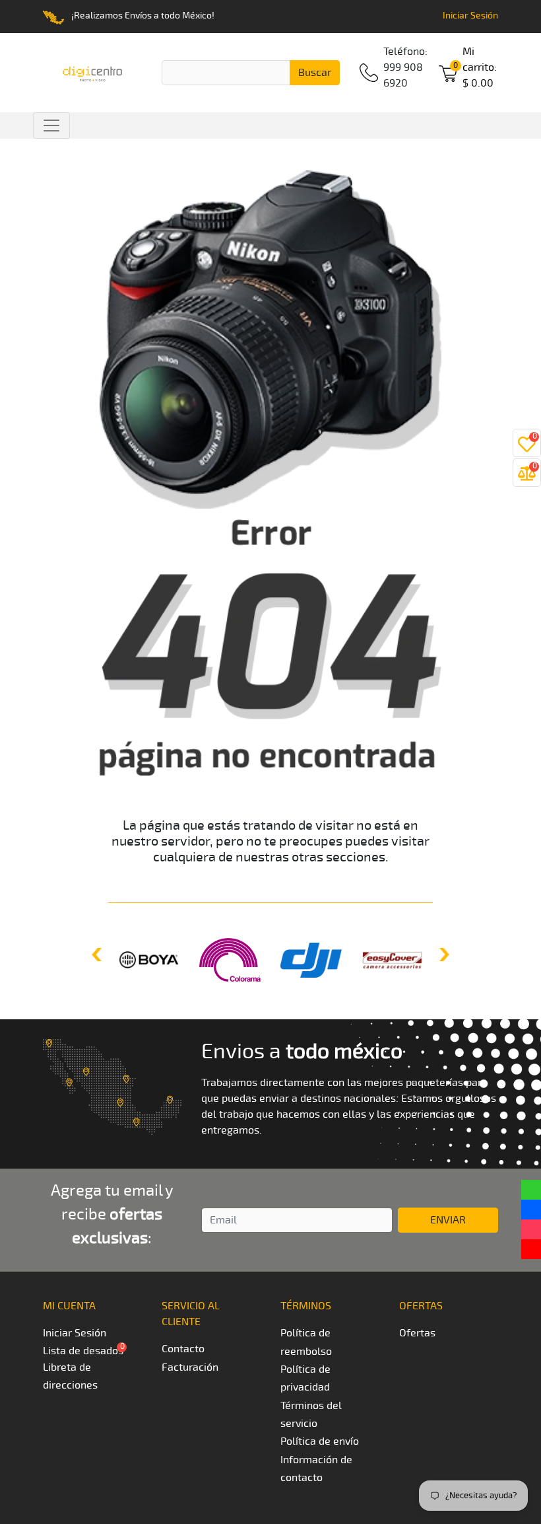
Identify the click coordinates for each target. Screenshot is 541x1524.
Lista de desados (83, 1351)
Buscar (314, 72)
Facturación (190, 1367)
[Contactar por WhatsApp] (531, 1190)
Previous (98, 954)
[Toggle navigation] (51, 125)
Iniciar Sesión (470, 15)
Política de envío (319, 1441)
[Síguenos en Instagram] (531, 1229)
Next (442, 954)
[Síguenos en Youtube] (531, 1249)
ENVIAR (448, 1220)
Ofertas (417, 1333)
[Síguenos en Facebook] (531, 1209)
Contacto (183, 1349)
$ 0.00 (479, 67)
